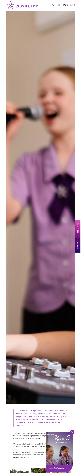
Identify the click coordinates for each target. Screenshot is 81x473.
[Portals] (59, 5)
